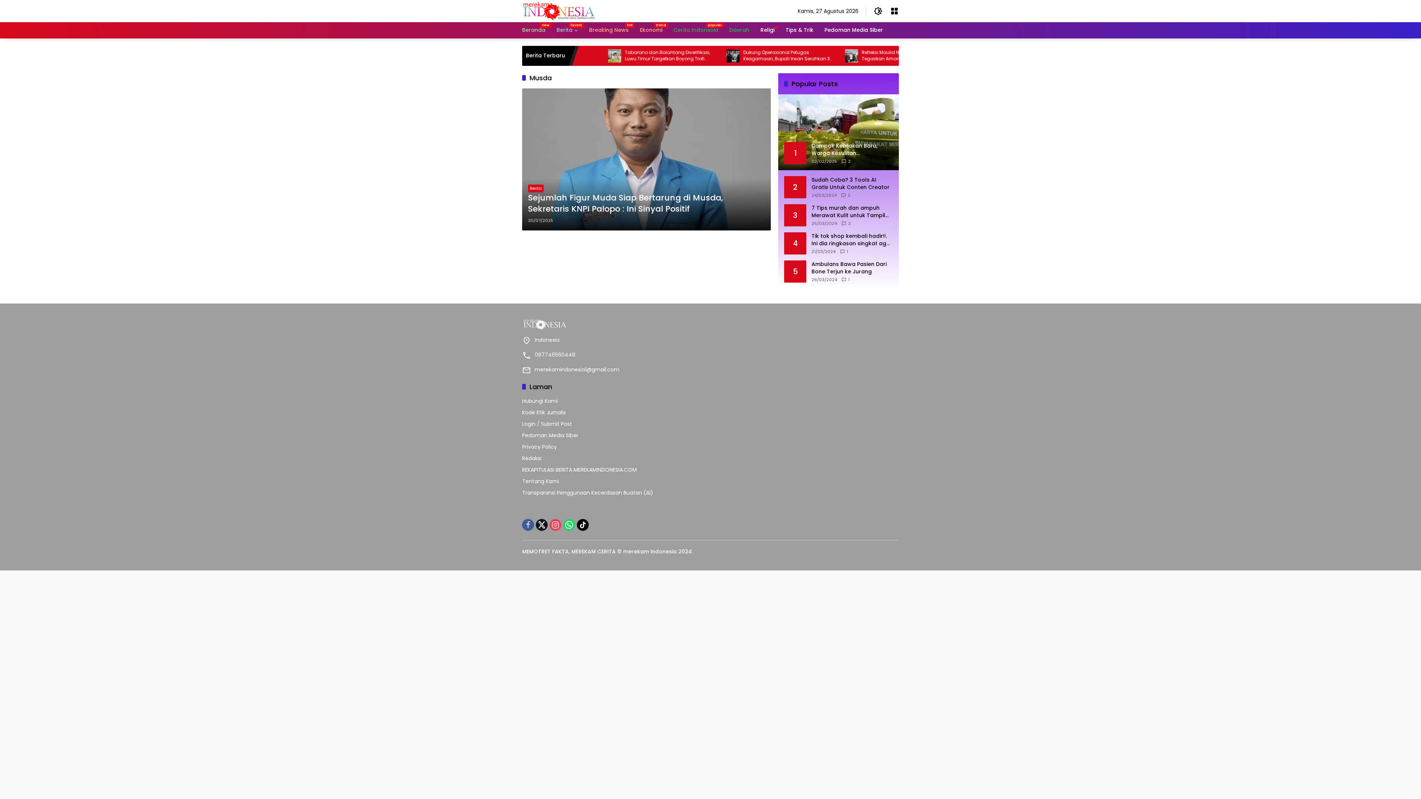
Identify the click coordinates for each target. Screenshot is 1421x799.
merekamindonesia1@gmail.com (577, 369)
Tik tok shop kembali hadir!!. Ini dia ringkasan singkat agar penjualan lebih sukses (852, 240)
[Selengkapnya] (614, 324)
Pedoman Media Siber (550, 435)
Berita (536, 188)
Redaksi (531, 458)
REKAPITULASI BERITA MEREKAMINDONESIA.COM (579, 469)
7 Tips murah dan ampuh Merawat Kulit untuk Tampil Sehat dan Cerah (848, 212)
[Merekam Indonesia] (559, 10)
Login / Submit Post (547, 424)
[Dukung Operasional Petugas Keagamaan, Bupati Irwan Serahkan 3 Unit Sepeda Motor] (694, 56)
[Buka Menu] (894, 11)
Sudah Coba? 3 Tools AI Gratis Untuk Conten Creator (851, 183)
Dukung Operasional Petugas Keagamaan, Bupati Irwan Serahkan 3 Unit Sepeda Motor (747, 56)
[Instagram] (555, 525)
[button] (878, 11)
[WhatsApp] (569, 525)
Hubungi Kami (540, 401)
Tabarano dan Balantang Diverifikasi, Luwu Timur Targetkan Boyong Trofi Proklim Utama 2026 (628, 56)
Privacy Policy (539, 447)
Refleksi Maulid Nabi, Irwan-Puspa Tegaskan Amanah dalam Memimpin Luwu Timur (866, 56)
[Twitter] (542, 525)
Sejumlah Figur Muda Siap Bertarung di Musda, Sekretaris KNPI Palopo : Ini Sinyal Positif (625, 203)
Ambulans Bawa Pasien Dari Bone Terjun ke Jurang (849, 268)
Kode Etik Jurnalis (544, 412)
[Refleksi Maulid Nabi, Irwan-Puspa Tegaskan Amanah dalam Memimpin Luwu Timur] (812, 56)
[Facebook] (528, 525)
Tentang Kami (540, 481)
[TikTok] (583, 525)
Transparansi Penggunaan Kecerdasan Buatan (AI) (587, 492)
